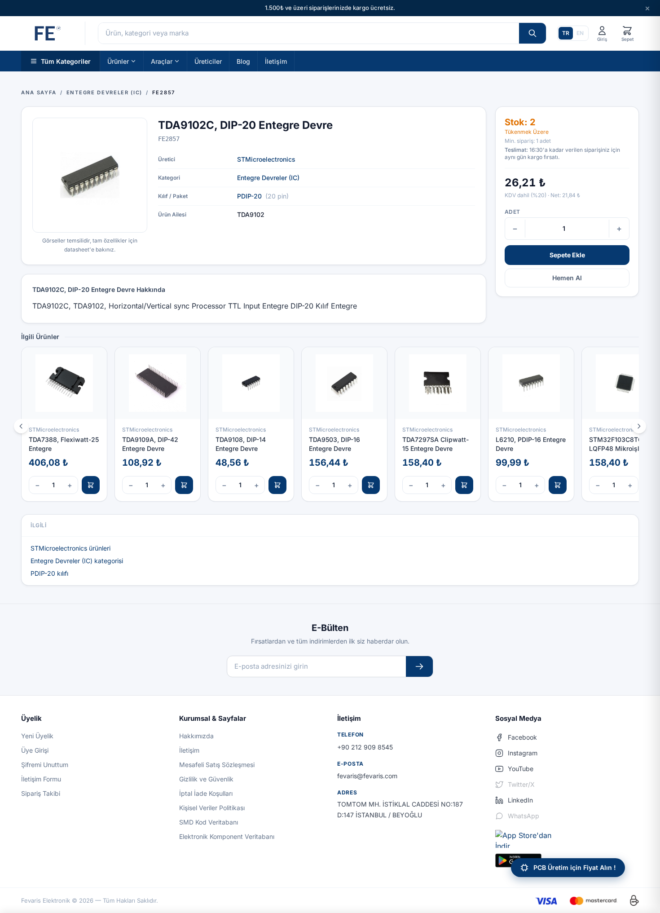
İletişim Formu (41, 779)
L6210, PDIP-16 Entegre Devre (531, 444)
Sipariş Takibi (40, 793)
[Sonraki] (639, 426)
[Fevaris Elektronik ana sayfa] (46, 33)
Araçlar (161, 61)
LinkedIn (520, 800)
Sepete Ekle (567, 255)
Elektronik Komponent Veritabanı (226, 836)
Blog (243, 61)
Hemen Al (567, 278)
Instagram (522, 753)
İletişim (276, 61)
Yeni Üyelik (37, 736)
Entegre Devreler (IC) (268, 177)
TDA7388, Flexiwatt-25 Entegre (64, 444)
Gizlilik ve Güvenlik (206, 779)
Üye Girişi (34, 750)
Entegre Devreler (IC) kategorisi (77, 561)
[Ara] (532, 33)
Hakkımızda (196, 736)
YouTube (520, 768)
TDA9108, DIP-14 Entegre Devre (241, 444)
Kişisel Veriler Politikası (212, 808)
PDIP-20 (249, 196)
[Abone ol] (419, 666)
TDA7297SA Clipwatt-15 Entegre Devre (435, 444)
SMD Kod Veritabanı (208, 822)
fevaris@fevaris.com (367, 776)
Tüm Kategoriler (66, 61)
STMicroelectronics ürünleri (70, 548)
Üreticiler (208, 61)
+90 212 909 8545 (365, 747)
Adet (512, 211)
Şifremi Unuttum (44, 764)
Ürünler (118, 61)
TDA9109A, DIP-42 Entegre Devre (150, 444)
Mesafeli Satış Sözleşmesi (217, 764)
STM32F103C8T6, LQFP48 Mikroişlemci (621, 444)
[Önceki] (21, 426)
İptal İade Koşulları (206, 793)
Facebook (522, 737)
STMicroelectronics (266, 159)
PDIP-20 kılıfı (49, 573)
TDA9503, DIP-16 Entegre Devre (334, 444)
